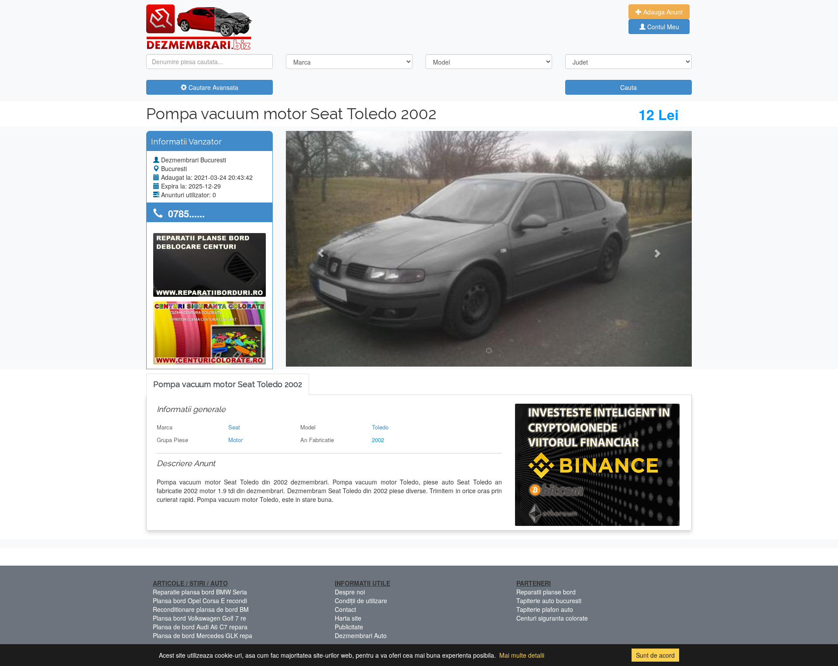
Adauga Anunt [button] (662, 11)
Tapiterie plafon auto (544, 609)
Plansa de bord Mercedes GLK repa (202, 635)
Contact (345, 609)
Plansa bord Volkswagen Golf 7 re (199, 618)
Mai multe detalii (521, 655)
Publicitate (349, 626)
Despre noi (350, 591)
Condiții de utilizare (361, 600)
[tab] (227, 385)
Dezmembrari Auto (361, 635)
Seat (234, 427)
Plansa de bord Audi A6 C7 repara (200, 626)
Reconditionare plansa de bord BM (201, 609)
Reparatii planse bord (546, 591)
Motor (235, 440)
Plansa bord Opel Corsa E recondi (200, 600)
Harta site (348, 618)
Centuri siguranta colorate (552, 618)
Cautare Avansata (212, 87)
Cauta (628, 87)
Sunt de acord (655, 655)
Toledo (380, 427)
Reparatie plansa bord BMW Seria (200, 591)
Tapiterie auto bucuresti (548, 600)
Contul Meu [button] (662, 26)
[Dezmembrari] (199, 26)
